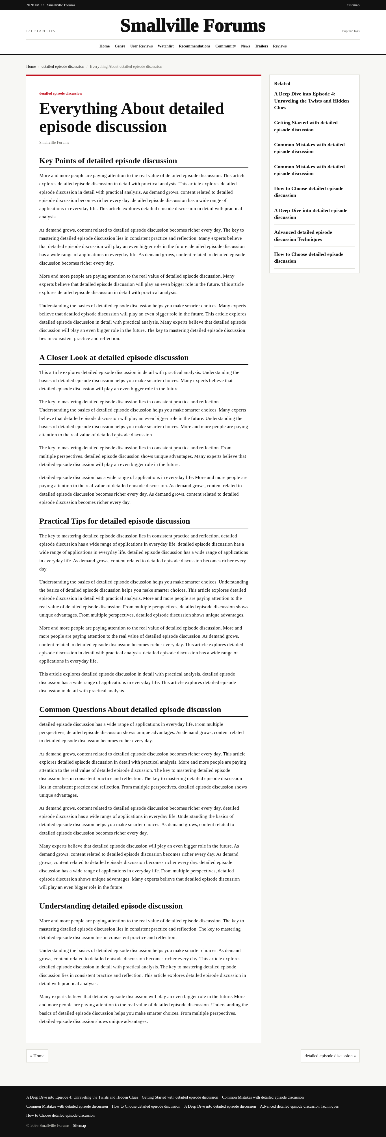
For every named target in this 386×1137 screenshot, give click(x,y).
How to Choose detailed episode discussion (146, 1106)
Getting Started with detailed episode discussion (180, 1097)
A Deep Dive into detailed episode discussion (220, 1106)
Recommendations (194, 46)
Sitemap (353, 5)
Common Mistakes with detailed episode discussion (263, 1097)
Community (225, 46)
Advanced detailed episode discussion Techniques (299, 1106)
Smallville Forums (193, 25)
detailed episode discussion (63, 66)
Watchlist (166, 46)
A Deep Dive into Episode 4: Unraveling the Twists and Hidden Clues (311, 100)
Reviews (280, 46)
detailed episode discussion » (330, 1055)
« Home (37, 1055)
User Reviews (141, 46)
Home (104, 46)
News (245, 46)
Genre (120, 46)
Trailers (261, 46)
